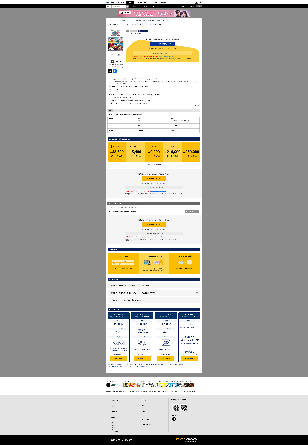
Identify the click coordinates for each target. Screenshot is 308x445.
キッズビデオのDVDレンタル (140, 20)
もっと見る (196, 105)
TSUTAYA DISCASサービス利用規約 (123, 391)
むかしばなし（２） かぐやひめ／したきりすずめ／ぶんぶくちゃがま (131, 103)
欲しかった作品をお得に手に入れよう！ (131, 381)
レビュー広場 (145, 419)
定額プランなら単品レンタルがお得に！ (167, 381)
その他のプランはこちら (155, 48)
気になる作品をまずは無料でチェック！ (185, 381)
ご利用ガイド (184, 6)
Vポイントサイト (146, 425)
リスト (196, 3)
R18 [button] (198, 6)
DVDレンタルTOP (111, 20)
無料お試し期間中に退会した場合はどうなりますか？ (130, 285)
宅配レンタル (114, 425)
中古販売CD (154, 2)
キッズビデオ (138, 33)
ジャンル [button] (134, 6)
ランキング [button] (155, 6)
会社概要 (108, 391)
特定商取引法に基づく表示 (168, 391)
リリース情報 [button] (144, 6)
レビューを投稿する (191, 211)
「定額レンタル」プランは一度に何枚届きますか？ (129, 300)
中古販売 (114, 429)
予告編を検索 (118, 61)
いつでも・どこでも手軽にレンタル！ (113, 381)
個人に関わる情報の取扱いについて (154, 391)
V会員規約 (112, 391)
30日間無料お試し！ (162, 44)
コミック (145, 2)
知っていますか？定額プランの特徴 (148, 381)
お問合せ (144, 411)
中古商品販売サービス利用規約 (139, 391)
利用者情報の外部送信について (181, 391)
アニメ (132, 33)
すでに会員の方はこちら (170, 48)
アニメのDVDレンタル (128, 20)
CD (138, 2)
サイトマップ (192, 391)
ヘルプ (192, 6)
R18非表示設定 (115, 431)
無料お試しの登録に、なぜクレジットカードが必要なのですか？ (134, 293)
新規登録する (118, 358)
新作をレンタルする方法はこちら (166, 56)
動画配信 (164, 2)
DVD (130, 2)
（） (122, 67)
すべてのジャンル (119, 20)
